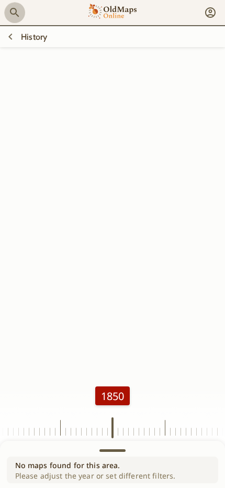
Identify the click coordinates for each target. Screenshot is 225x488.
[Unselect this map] (10, 36)
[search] (14, 12)
